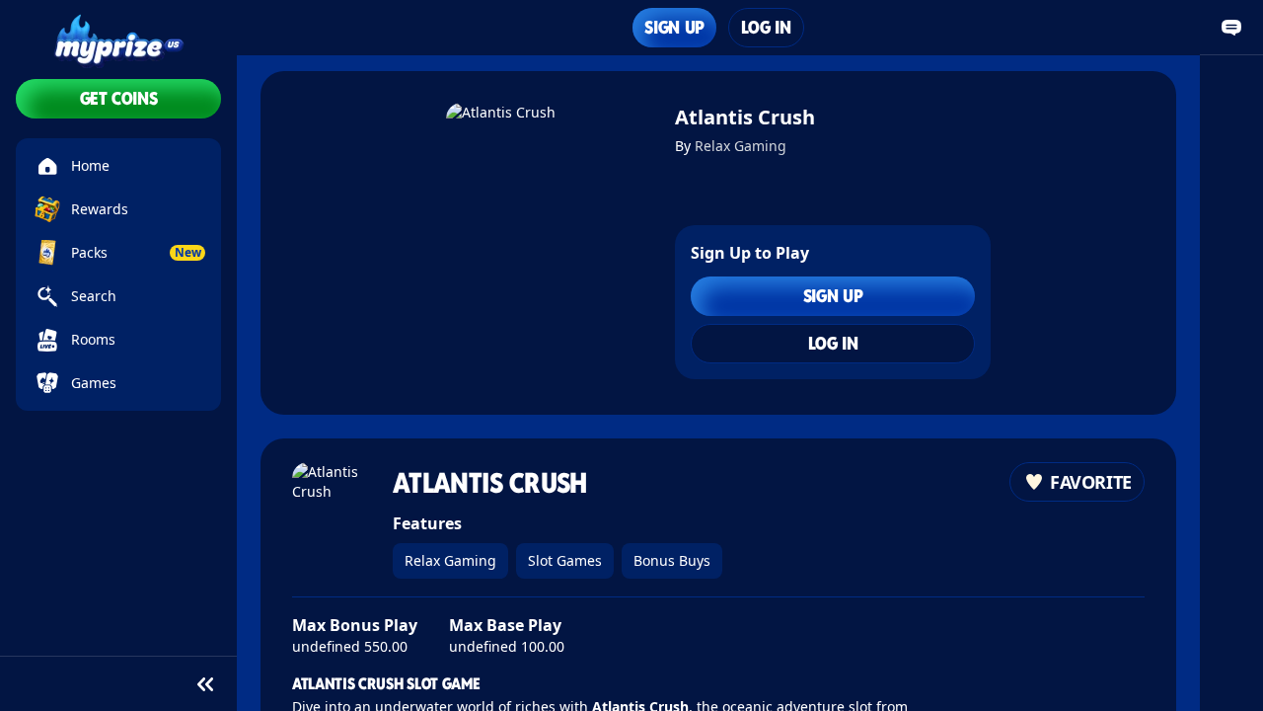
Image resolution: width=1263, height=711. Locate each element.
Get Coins (119, 98)
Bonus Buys (671, 560)
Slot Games (565, 560)
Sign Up (674, 27)
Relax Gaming (740, 145)
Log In (766, 27)
